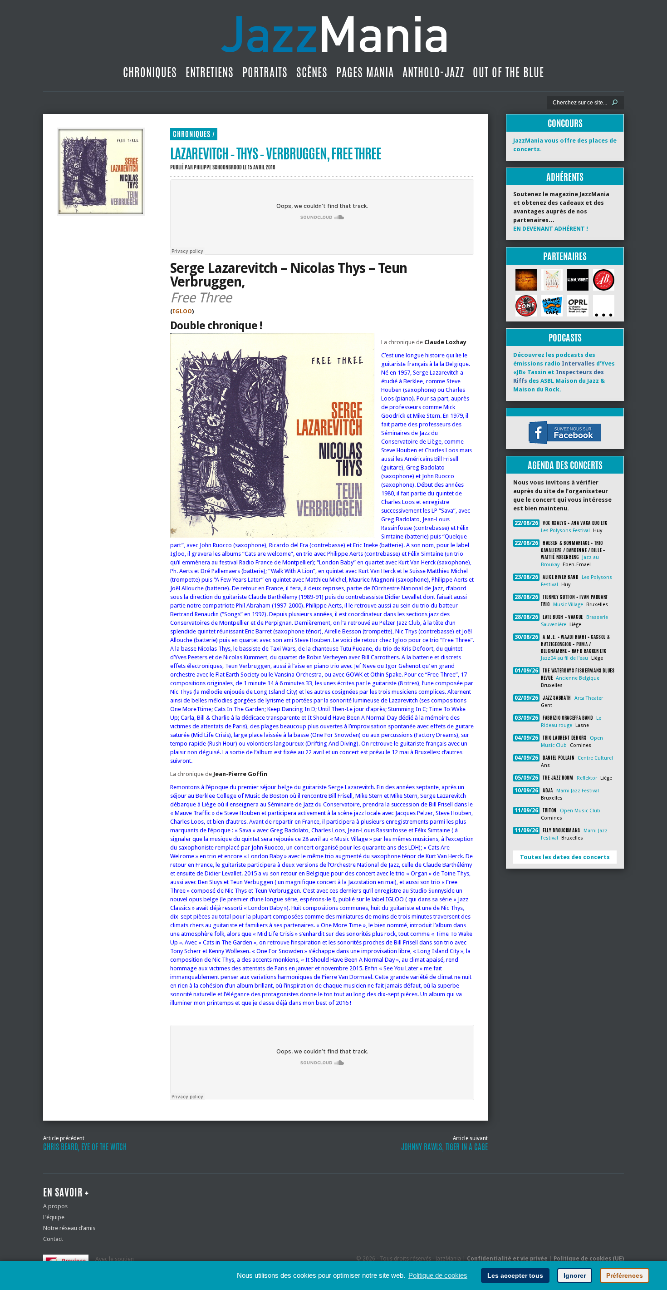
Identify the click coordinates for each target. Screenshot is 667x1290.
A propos (55, 1206)
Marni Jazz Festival (577, 791)
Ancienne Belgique (577, 678)
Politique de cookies (437, 1275)
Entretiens (210, 72)
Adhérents (565, 176)
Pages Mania (365, 72)
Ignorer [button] (575, 1275)
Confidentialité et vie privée (507, 1258)
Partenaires (565, 256)
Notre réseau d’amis (69, 1228)
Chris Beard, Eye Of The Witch (85, 1147)
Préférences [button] (624, 1275)
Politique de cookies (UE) (589, 1258)
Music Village (568, 605)
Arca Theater (588, 698)
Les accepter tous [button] (515, 1275)
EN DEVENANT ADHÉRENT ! (550, 228)
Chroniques (150, 72)
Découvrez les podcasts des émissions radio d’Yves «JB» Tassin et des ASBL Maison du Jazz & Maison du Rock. (564, 372)
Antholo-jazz (433, 72)
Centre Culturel (595, 758)
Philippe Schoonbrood (218, 167)
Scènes (312, 72)
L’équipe (53, 1217)
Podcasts (565, 337)
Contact (53, 1239)
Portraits (265, 72)
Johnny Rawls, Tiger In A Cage (444, 1147)
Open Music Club (580, 811)
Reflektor (587, 778)
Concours (565, 123)
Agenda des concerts (565, 465)
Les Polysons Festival (565, 531)
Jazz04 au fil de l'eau (564, 658)
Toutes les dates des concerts (565, 857)
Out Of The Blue (508, 72)
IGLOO (182, 311)
